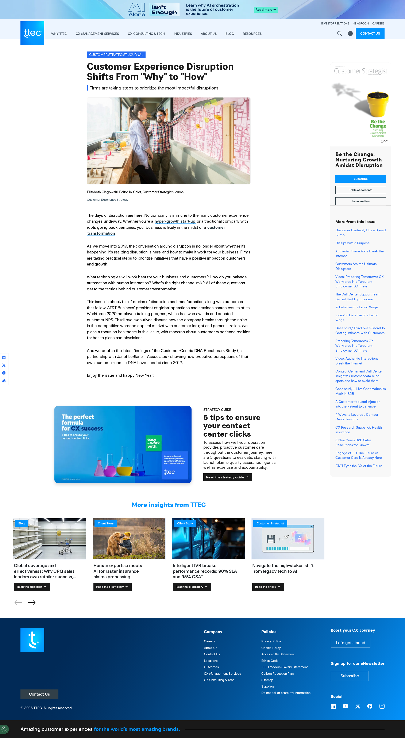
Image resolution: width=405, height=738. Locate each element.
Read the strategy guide (225, 477)
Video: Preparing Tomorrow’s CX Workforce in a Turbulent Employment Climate (359, 281)
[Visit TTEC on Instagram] (382, 706)
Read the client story (110, 587)
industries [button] (183, 34)
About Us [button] (209, 34)
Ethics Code (269, 661)
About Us (210, 648)
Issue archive (361, 201)
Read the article (266, 587)
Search (339, 33)
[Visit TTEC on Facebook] (369, 706)
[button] (32, 603)
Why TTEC (59, 34)
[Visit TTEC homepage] (32, 639)
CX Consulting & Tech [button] (146, 34)
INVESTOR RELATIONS (335, 23)
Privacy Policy (271, 641)
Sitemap (267, 680)
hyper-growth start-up (175, 221)
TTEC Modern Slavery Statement (284, 667)
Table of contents (360, 190)
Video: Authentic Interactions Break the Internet (356, 360)
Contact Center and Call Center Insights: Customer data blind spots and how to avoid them (359, 376)
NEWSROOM (361, 23)
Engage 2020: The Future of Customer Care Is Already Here (358, 455)
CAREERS (378, 23)
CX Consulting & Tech (219, 680)
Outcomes (211, 667)
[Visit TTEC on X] (357, 706)
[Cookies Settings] (4, 729)
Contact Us (39, 694)
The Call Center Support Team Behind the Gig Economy (357, 296)
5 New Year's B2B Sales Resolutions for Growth (353, 442)
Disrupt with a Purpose (352, 243)
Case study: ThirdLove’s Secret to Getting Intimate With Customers (360, 330)
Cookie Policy (271, 648)
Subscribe (361, 179)
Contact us (370, 33)
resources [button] (252, 34)
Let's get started (350, 642)
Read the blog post (30, 587)
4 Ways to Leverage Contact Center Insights (356, 416)
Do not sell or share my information (285, 693)
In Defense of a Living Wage (356, 307)
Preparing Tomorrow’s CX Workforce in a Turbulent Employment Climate (354, 346)
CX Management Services (222, 674)
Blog (229, 34)
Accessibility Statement (278, 654)
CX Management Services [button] (97, 34)
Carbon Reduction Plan (277, 674)
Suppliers (268, 686)
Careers (209, 641)
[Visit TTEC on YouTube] (345, 706)
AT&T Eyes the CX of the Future (358, 466)
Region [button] (350, 33)
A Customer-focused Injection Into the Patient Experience (357, 404)
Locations (211, 661)
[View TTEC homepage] (32, 33)
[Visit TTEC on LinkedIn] (333, 706)
